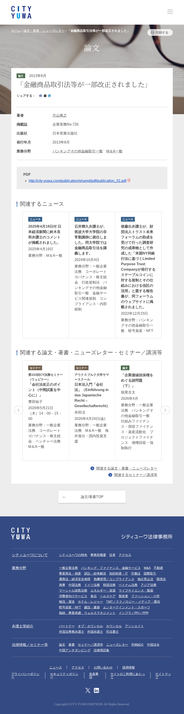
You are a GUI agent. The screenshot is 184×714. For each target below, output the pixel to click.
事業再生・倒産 (70, 573)
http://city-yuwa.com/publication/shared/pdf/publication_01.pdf (77, 181)
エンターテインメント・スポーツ (126, 607)
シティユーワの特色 (73, 555)
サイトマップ (163, 675)
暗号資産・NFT (70, 607)
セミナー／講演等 (90, 644)
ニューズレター (117, 644)
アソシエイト (134, 626)
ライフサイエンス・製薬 (136, 590)
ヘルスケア (108, 596)
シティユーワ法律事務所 (20, 533)
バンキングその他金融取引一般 (78, 151)
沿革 (112, 555)
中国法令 (153, 644)
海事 (62, 585)
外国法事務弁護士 (71, 631)
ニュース (55, 667)
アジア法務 (148, 585)
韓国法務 (109, 585)
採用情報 (128, 667)
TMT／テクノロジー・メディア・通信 (133, 601)
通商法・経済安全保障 (74, 579)
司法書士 (112, 631)
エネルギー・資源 (103, 590)
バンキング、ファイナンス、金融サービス (111, 568)
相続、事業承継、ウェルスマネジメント (87, 613)
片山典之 (60, 115)
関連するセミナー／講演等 (135, 475)
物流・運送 (67, 601)
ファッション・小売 (145, 596)
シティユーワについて (30, 555)
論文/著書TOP (92, 497)
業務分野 (19, 568)
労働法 (135, 573)
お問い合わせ (103, 667)
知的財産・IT (118, 573)
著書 (71, 644)
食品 (93, 596)
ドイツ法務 (92, 585)
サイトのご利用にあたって (127, 675)
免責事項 (94, 675)
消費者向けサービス (73, 596)
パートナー (67, 626)
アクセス (125, 555)
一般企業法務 (68, 568)
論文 (62, 644)
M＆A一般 (114, 151)
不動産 (158, 568)
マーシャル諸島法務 (73, 590)
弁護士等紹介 (22, 626)
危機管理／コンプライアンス (114, 579)
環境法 (161, 579)
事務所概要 (98, 555)
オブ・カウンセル (90, 626)
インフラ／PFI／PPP (134, 613)
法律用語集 (101, 650)
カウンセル (114, 626)
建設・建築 (92, 607)
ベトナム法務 (128, 585)
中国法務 (74, 585)
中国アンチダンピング (74, 650)
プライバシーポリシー (25, 675)
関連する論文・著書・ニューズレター (126, 468)
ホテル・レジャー (90, 601)
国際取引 (150, 573)
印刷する (162, 32)
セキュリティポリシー (64, 675)
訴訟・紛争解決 (95, 573)
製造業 (123, 596)
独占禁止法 (145, 579)
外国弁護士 (95, 631)
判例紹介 (137, 644)
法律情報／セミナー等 (30, 645)
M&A (147, 568)
